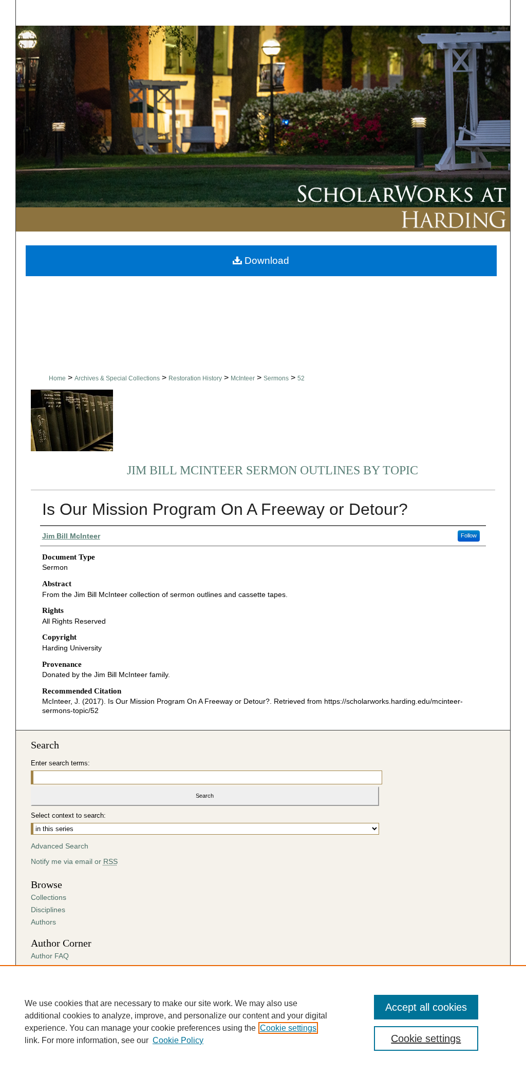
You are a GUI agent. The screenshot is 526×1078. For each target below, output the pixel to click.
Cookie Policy (178, 1040)
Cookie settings (288, 1028)
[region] (263, 1021)
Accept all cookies (426, 1007)
